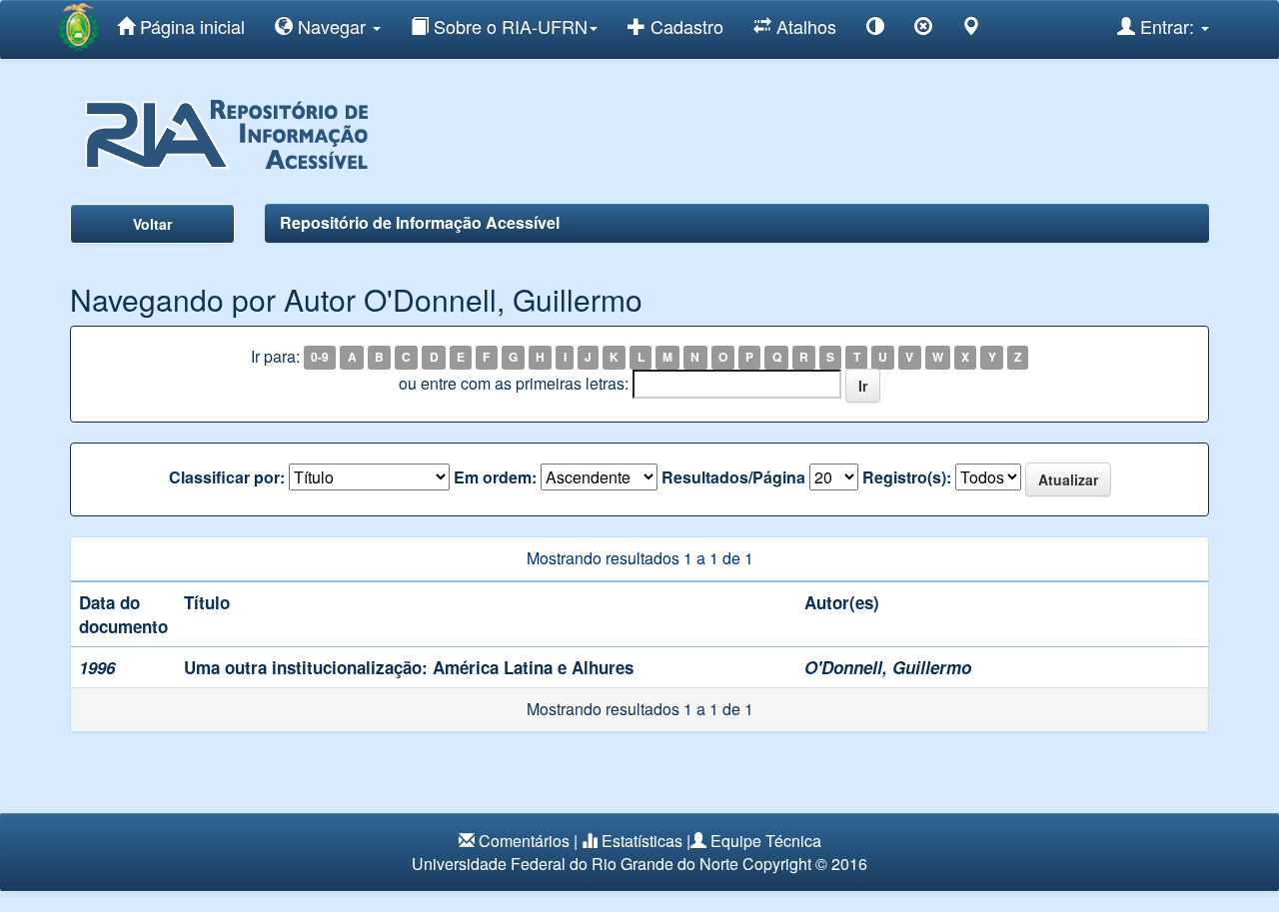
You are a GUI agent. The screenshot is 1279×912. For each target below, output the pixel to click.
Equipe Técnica (765, 840)
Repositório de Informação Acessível (420, 222)
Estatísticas (642, 840)
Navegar (332, 26)
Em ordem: (495, 477)
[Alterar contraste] (875, 29)
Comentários (524, 840)
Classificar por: (227, 477)
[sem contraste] (923, 29)
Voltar (152, 224)
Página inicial (190, 26)
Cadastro (684, 26)
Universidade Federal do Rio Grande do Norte (575, 863)
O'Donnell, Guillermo (887, 667)
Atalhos (803, 26)
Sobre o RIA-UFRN (508, 26)
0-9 (320, 358)
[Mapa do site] (971, 29)
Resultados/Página (733, 477)
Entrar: (1167, 26)
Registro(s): (906, 477)
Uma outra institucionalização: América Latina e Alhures (409, 667)
